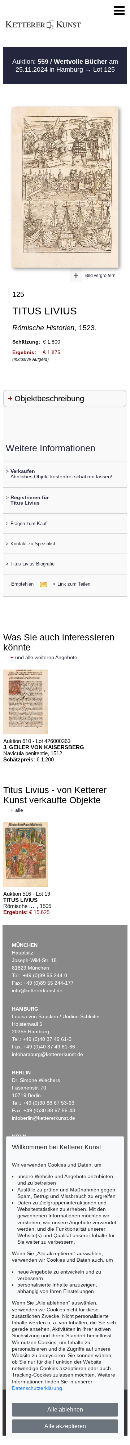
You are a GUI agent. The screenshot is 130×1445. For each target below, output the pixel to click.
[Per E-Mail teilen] (41, 584)
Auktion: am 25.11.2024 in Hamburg (65, 65)
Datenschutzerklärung (37, 1388)
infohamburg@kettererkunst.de (47, 1054)
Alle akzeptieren (65, 1426)
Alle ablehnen (65, 1409)
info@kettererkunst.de (37, 990)
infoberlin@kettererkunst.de (43, 1118)
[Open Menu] (119, 11)
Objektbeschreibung (49, 398)
